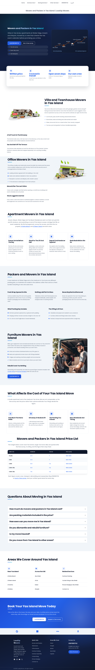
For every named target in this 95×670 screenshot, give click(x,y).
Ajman (51, 648)
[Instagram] (17, 659)
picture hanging (21, 371)
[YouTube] (19, 659)
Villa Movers (35, 646)
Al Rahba (10, 589)
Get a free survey (28, 43)
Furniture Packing (67, 576)
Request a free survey (54, 619)
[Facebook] (14, 659)
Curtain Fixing (35, 656)
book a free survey (20, 478)
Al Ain (36, 580)
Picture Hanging (36, 659)
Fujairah (52, 653)
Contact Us (65, 589)
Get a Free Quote (74, 651)
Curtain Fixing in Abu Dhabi (69, 580)
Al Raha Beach (25, 226)
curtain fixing (11, 371)
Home (23, 3)
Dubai (36, 585)
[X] (22, 659)
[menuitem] (72, 3)
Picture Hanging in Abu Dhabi (70, 585)
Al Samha (10, 585)
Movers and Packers (37, 643)
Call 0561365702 (14, 43)
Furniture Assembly (37, 653)
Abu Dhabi (38, 576)
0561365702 (65, 3)
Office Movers (35, 648)
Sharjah (37, 589)
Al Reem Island (37, 226)
